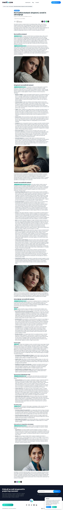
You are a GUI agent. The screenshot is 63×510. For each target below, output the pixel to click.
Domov (4, 6)
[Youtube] (34, 505)
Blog (33, 2)
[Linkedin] (36, 505)
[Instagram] (29, 505)
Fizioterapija (11, 6)
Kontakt (37, 2)
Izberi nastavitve (48, 504)
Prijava (57, 491)
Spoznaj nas (27, 2)
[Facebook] (27, 505)
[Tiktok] (31, 505)
